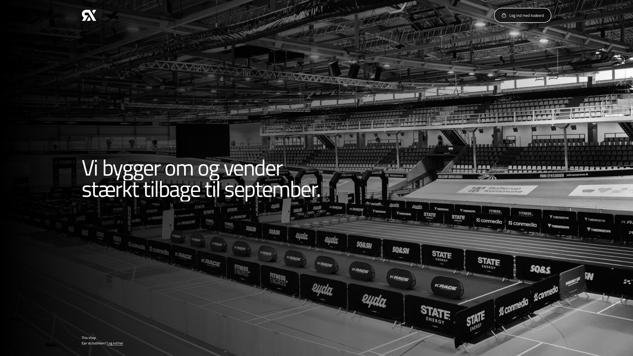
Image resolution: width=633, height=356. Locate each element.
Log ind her (115, 343)
